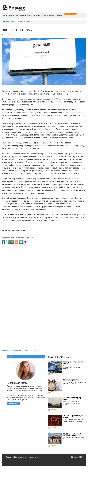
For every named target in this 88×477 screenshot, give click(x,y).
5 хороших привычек (71, 380)
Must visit (37, 15)
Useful (5, 15)
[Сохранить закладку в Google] (8, 242)
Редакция (9, 457)
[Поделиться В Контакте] (21, 242)
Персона (11, 15)
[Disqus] (44, 275)
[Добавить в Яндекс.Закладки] (25, 242)
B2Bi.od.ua (74, 457)
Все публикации (13, 403)
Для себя (28, 15)
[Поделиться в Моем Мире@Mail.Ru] (12, 242)
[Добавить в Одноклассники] (16, 242)
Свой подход (20, 15)
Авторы (51, 15)
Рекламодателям (20, 457)
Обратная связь (32, 457)
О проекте (59, 15)
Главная (6, 22)
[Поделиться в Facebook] (3, 242)
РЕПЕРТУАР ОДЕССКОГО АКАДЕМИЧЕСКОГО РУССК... (73, 434)
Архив (46, 15)
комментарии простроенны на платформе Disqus (19, 350)
